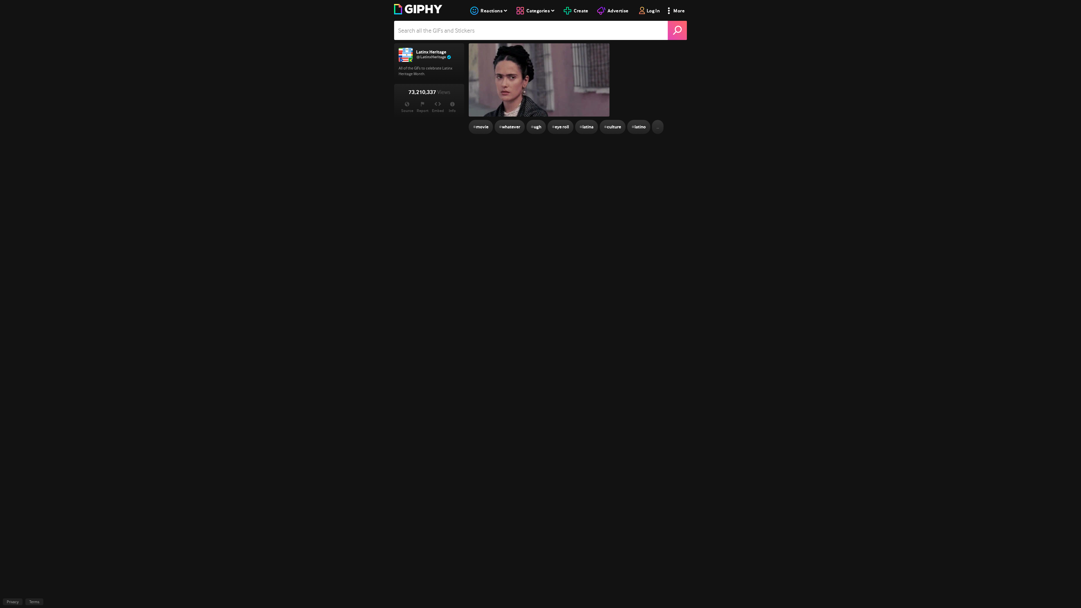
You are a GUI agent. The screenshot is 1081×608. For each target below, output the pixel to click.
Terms (34, 602)
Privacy (13, 602)
